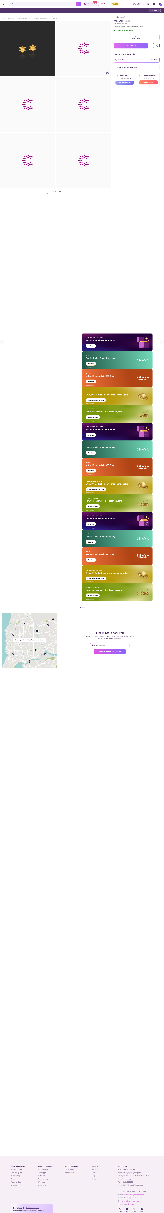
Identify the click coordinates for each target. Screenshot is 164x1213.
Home (5, 18)
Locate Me (154, 60)
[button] (27, 48)
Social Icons (120, 1209)
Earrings (12, 18)
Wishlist (154, 4)
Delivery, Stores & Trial (124, 54)
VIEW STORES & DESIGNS (110, 651)
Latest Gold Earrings (24, 18)
